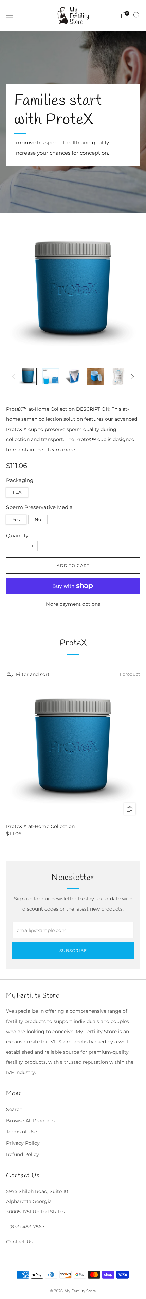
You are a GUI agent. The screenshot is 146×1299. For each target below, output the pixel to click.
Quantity (17, 535)
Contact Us (19, 1242)
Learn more (61, 450)
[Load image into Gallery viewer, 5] (118, 376)
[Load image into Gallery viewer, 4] (95, 376)
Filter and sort (33, 674)
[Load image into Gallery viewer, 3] (73, 376)
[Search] (136, 15)
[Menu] (9, 15)
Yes (16, 519)
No (38, 519)
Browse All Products (30, 1121)
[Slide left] (15, 376)
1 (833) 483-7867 (25, 1227)
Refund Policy (22, 1154)
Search (14, 1109)
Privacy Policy (23, 1143)
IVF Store (60, 1042)
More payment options (73, 604)
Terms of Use (21, 1132)
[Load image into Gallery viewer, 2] (50, 376)
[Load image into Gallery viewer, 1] (28, 376)
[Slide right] (131, 376)
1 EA (17, 492)
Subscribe (73, 950)
